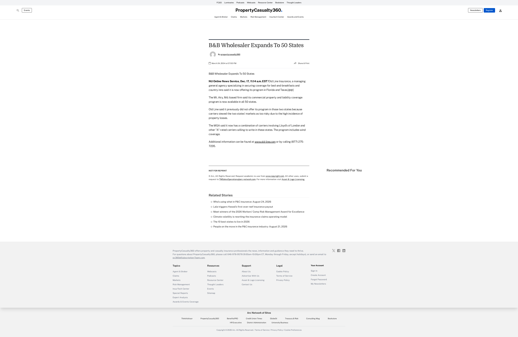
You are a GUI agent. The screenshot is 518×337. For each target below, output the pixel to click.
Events (27, 10)
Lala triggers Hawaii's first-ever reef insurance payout (243, 206)
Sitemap (211, 293)
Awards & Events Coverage (186, 302)
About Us (246, 271)
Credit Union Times (254, 318)
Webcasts (251, 2)
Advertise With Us (250, 276)
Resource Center (265, 2)
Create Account (318, 275)
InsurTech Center (181, 289)
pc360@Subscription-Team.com (189, 257)
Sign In (314, 271)
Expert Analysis (180, 297)
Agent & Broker (180, 271)
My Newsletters (318, 284)
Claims (176, 276)
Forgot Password (319, 279)
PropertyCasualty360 (209, 318)
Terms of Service (284, 276)
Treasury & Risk (291, 318)
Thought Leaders (294, 2)
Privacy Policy (283, 280)
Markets (176, 280)
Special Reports (180, 293)
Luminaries (229, 2)
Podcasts (240, 2)
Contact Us (247, 284)
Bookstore (279, 2)
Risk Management (181, 284)
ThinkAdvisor (186, 318)
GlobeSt (273, 318)
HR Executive (236, 322)
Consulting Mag (313, 318)
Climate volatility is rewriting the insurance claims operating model (250, 216)
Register (489, 10)
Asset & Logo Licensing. (293, 179)
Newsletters (475, 10)
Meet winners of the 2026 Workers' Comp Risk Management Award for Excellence (258, 211)
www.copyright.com (275, 176)
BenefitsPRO (232, 318)
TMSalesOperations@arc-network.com (237, 179)
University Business (280, 322)
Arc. (234, 330)
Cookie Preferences (293, 330)
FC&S (219, 2)
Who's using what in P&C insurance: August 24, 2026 (242, 201)
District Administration (256, 322)
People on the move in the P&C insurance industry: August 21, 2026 (250, 226)
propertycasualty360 (230, 54)
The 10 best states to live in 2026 (231, 221)
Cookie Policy (282, 271)
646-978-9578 (235, 254)
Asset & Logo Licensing (253, 280)
